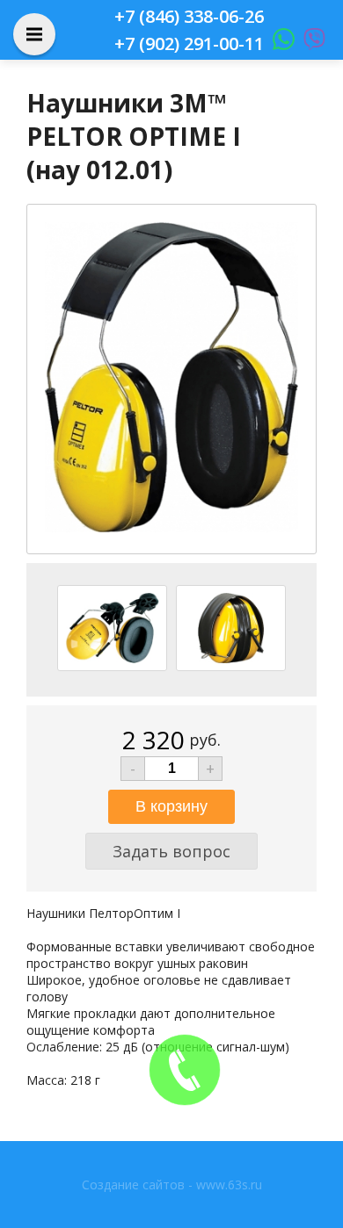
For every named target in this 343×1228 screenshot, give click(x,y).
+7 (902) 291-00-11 (189, 43)
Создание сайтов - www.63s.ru (172, 1184)
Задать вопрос (171, 851)
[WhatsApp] (279, 43)
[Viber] (310, 43)
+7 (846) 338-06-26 (189, 16)
